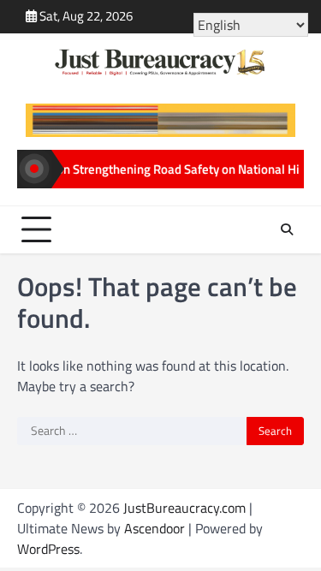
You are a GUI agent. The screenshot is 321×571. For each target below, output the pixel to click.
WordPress (48, 548)
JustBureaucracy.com (184, 507)
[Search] (287, 229)
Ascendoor (154, 528)
